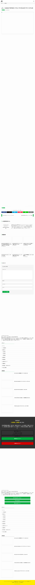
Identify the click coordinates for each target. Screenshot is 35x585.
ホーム (3, 345)
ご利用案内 (4, 347)
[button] (4, 212)
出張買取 (4, 353)
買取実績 (3, 359)
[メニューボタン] (33, 1)
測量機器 (4, 207)
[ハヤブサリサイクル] (2, 1)
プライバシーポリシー (10, 581)
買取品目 (3, 357)
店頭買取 (4, 351)
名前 (3, 280)
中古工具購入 (4, 367)
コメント (4, 269)
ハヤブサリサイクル (6, 228)
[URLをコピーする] (31, 212)
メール (3, 284)
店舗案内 (3, 363)
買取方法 (3, 349)
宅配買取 (4, 355)
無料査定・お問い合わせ (6, 365)
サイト (3, 287)
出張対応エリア (4, 361)
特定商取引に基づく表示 (17, 581)
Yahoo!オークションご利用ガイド (25, 581)
